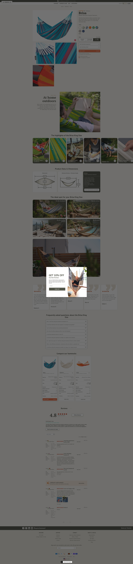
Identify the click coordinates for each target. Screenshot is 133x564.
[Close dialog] (85, 268)
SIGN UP (57, 289)
